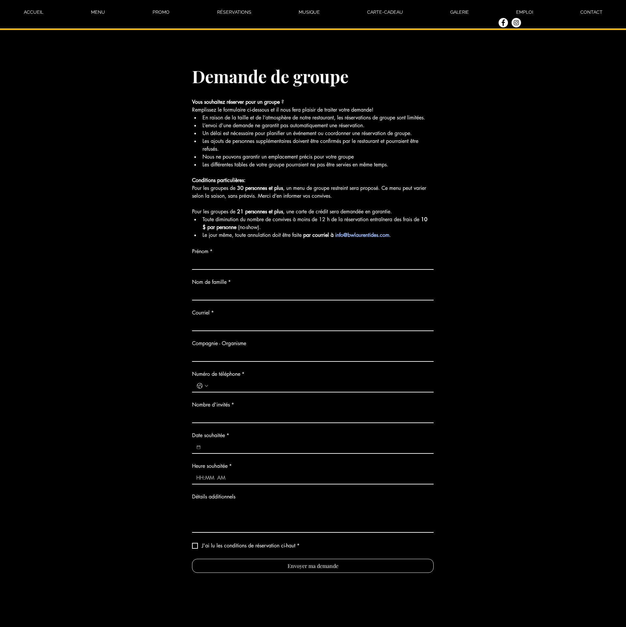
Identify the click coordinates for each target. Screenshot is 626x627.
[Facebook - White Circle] (503, 22)
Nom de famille (211, 282)
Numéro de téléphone (218, 374)
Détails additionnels (213, 497)
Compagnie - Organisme (219, 343)
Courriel (203, 313)
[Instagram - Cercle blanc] (516, 22)
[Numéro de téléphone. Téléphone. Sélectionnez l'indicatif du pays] (202, 386)
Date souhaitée (210, 435)
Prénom (202, 251)
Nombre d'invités (213, 405)
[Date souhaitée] (198, 447)
